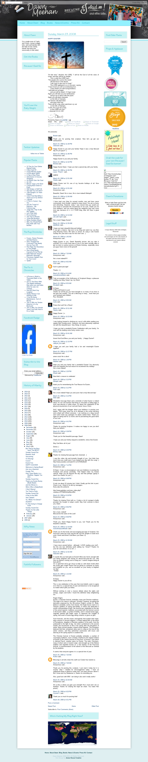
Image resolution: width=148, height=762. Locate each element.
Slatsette (56, 553)
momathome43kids (59, 275)
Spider (29, 261)
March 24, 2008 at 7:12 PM (62, 465)
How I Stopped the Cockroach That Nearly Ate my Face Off (34, 243)
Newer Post (52, 706)
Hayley (55, 310)
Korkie (55, 656)
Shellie (55, 180)
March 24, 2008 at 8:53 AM (62, 283)
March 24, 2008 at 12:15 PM (62, 341)
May (28, 442)
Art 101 (29, 182)
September (30, 434)
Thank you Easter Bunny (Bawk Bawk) (34, 482)
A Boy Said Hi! (31, 170)
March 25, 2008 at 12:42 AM (62, 552)
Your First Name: (27, 542)
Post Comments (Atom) (65, 709)
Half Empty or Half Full (34, 189)
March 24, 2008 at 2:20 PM (62, 371)
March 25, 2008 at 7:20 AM (62, 655)
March (28, 446)
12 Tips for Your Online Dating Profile (34, 167)
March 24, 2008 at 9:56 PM (62, 507)
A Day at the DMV (32, 495)
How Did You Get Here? (34, 191)
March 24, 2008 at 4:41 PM (62, 421)
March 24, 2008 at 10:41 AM (62, 333)
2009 (26, 423)
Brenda (55, 164)
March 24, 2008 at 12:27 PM (62, 351)
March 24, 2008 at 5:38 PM (62, 431)
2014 (26, 413)
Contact (86, 22)
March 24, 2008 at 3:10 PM (62, 379)
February (29, 514)
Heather (55, 361)
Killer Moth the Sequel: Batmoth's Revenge (34, 254)
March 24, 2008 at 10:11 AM (62, 308)
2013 (26, 415)
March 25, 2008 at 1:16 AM (62, 574)
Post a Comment (53, 703)
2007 (26, 518)
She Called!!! (30, 497)
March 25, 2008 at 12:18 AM (62, 527)
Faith (55, 389)
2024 (26, 392)
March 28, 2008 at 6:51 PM (62, 700)
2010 (26, 421)
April (28, 444)
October (29, 432)
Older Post (95, 706)
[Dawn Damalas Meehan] (29, 353)
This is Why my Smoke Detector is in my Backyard (34, 304)
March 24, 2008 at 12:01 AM (62, 178)
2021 (26, 398)
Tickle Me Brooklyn (33, 218)
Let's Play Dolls (32, 213)
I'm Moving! (29, 459)
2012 (26, 417)
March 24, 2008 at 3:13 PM (62, 396)
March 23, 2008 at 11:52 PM (62, 162)
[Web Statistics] (26, 589)
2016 (26, 408)
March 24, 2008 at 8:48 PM (62, 478)
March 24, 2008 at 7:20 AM (62, 253)
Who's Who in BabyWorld (34, 487)
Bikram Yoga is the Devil (35, 184)
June (28, 440)
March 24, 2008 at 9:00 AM (62, 300)
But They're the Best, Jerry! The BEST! (33, 449)
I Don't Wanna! (30, 489)
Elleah (55, 373)
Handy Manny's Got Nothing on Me (33, 294)
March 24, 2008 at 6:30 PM (62, 450)
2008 (26, 425)
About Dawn (32, 22)
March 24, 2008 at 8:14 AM (62, 273)
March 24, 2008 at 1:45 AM (62, 237)
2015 (26, 410)
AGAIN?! (29, 502)
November (30, 429)
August (28, 436)
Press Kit (75, 22)
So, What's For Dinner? (33, 500)
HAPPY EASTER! (32, 465)
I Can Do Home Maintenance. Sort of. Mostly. (34, 299)
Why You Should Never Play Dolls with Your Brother (34, 223)
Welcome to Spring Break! (34, 467)
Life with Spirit (58, 217)
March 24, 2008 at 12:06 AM (62, 196)
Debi (54, 398)
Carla (55, 302)
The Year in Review (33, 217)
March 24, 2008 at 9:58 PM (62, 517)
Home (22, 22)
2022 (26, 396)
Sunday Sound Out (32, 452)
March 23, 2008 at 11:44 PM (62, 144)
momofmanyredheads (60, 528)
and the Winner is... (32, 485)
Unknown (56, 145)
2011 (26, 419)
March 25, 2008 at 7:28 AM (62, 663)
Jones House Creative (73, 758)
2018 (26, 404)
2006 (26, 520)
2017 (26, 406)
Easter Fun (29, 463)
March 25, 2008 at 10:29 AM (62, 680)
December (30, 427)
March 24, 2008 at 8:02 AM (62, 262)
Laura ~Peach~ (58, 172)
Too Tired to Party (32, 491)
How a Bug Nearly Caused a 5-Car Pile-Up (34, 251)
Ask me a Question (32, 469)
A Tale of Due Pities (33, 175)
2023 (26, 394)
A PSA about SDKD (33, 173)
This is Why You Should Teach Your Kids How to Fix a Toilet (35, 309)
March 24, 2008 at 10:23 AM (62, 316)
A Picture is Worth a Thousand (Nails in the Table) (34, 278)
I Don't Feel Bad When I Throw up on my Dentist (35, 197)
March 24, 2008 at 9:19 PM (62, 495)
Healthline (115, 129)
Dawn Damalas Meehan (28, 324)
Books (50, 22)
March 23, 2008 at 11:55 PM (62, 170)
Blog (43, 22)
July (27, 438)
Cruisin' (28, 461)
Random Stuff (30, 454)
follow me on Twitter (37, 153)
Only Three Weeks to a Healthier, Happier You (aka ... (34, 475)
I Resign (29, 199)
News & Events (62, 22)
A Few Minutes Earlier (34, 172)
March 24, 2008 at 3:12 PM (62, 388)
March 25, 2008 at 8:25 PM (62, 691)
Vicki (55, 263)
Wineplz (56, 381)
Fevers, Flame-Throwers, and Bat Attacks (35, 239)
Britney (55, 452)
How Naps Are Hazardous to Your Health (35, 247)
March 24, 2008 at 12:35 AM (62, 223)
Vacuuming (29, 456)
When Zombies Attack (34, 220)
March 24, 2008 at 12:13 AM (62, 215)
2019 (26, 402)
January (29, 516)
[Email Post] (69, 120)
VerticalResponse (34, 557)
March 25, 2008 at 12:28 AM (62, 540)
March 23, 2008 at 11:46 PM (62, 154)
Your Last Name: (27, 547)
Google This (30, 471)
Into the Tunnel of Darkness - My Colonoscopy (32, 206)
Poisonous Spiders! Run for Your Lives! (35, 258)
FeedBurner (37, 375)
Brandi (55, 136)
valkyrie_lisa (57, 343)
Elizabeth (56, 285)
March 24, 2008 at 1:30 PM (62, 360)
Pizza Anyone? (32, 215)
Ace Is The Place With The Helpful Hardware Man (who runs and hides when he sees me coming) (35, 285)
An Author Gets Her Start (35, 180)
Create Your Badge (27, 355)
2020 (26, 400)
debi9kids (56, 225)
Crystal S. (56, 693)
